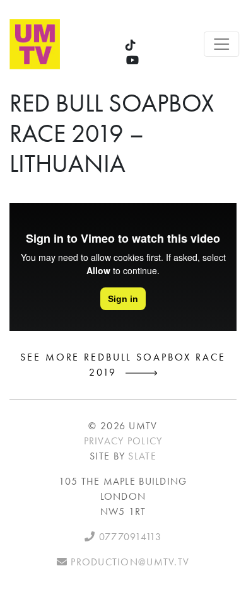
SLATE (142, 456)
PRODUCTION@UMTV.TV (128, 562)
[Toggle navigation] (222, 44)
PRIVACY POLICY (123, 441)
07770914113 (128, 536)
